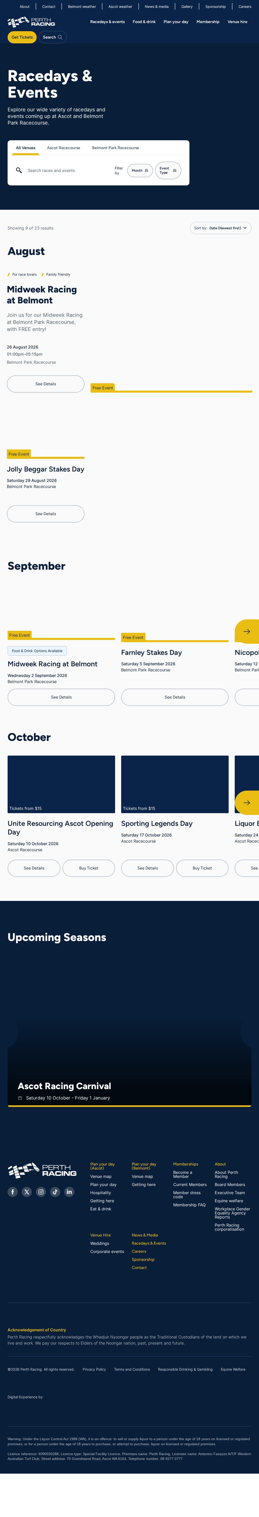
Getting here (102, 1201)
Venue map (101, 1176)
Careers (139, 1251)
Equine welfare (229, 1201)
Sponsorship (143, 1260)
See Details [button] (45, 383)
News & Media (145, 1235)
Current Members (190, 1184)
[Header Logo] (31, 21)
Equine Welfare (233, 1369)
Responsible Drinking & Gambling (185, 1369)
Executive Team (230, 1193)
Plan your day (103, 1184)
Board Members (230, 1184)
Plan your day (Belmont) (144, 1166)
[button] (77, 147)
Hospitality (100, 1193)
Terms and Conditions (132, 1369)
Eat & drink (100, 1209)
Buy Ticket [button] (88, 868)
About (220, 1164)
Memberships (185, 1164)
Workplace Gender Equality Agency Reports (232, 1213)
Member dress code (187, 1195)
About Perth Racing (226, 1174)
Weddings (99, 1243)
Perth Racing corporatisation (229, 1227)
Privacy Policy (94, 1369)
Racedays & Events (149, 1243)
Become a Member (182, 1174)
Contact (139, 1268)
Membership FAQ (189, 1205)
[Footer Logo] (33, 1170)
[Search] (18, 172)
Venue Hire (100, 1235)
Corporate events (107, 1251)
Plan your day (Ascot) (102, 1166)
